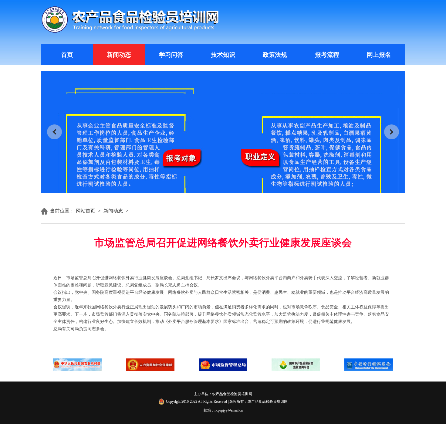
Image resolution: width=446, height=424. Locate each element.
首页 (67, 54)
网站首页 (85, 210)
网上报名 (379, 54)
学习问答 (171, 54)
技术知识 (223, 54)
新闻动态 (119, 54)
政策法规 (275, 54)
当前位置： (62, 210)
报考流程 (327, 54)
